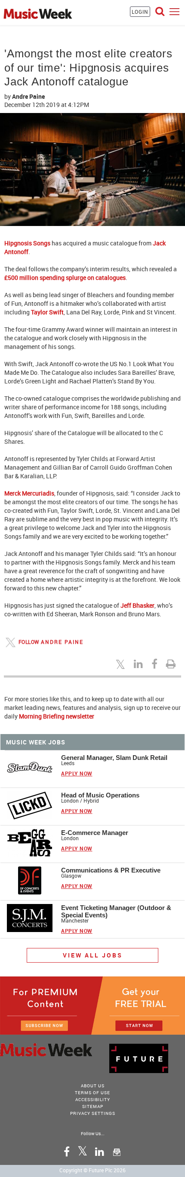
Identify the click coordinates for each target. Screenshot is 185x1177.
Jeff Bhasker (137, 605)
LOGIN (140, 11)
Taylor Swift (47, 312)
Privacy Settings (92, 1113)
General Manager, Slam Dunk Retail (114, 757)
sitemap (92, 1106)
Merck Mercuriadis (29, 493)
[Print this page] (172, 664)
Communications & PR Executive (110, 870)
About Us (93, 1086)
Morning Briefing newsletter (56, 716)
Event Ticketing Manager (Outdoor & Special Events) (116, 911)
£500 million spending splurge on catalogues (65, 277)
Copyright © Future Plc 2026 (92, 1170)
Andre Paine (28, 96)
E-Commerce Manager (94, 832)
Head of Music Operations (100, 795)
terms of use (92, 1092)
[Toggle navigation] (174, 11)
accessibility (92, 1099)
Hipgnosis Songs (27, 243)
